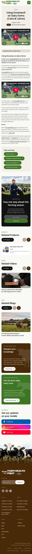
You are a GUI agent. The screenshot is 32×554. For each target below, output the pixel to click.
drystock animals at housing (18, 141)
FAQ (2, 528)
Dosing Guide (4, 531)
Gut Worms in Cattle (6, 503)
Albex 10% (12, 133)
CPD (2, 534)
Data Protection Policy (12, 550)
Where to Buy (21, 525)
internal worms (11, 67)
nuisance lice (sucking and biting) (20, 74)
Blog (16, 9)
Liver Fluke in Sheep (22, 501)
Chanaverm (14, 138)
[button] (29, 2)
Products (20, 523)
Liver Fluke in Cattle (6, 509)
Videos (3, 523)
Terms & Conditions (26, 550)
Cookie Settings (18, 548)
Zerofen (7, 138)
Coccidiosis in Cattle (6, 506)
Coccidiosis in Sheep (22, 503)
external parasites (6, 69)
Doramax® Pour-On (7, 72)
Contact (3, 537)
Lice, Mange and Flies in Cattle (5, 513)
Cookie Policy (27, 548)
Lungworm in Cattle (6, 501)
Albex (3, 138)
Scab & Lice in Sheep (22, 509)
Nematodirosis (21, 506)
